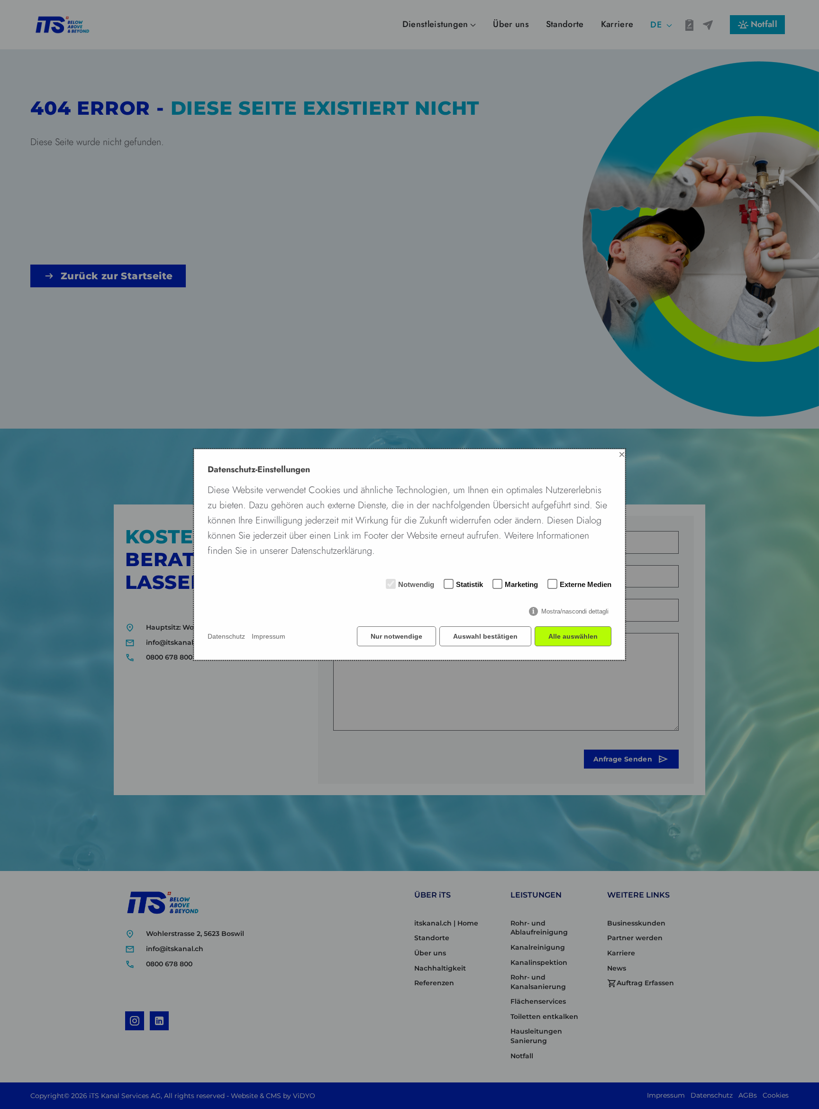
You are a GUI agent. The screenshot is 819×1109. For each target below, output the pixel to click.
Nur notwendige (396, 636)
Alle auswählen (573, 636)
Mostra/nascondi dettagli (575, 611)
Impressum (268, 636)
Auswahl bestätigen (485, 636)
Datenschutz (226, 636)
